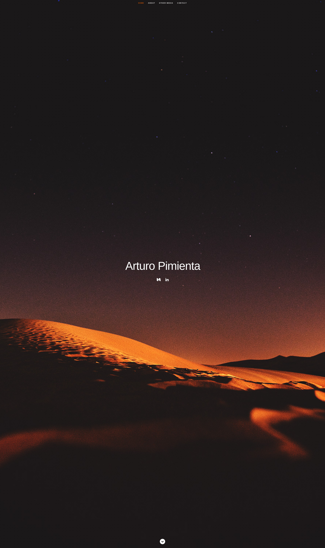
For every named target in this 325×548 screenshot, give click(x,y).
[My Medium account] (159, 280)
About (151, 3)
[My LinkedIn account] (167, 280)
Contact (182, 3)
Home (141, 3)
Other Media (166, 3)
